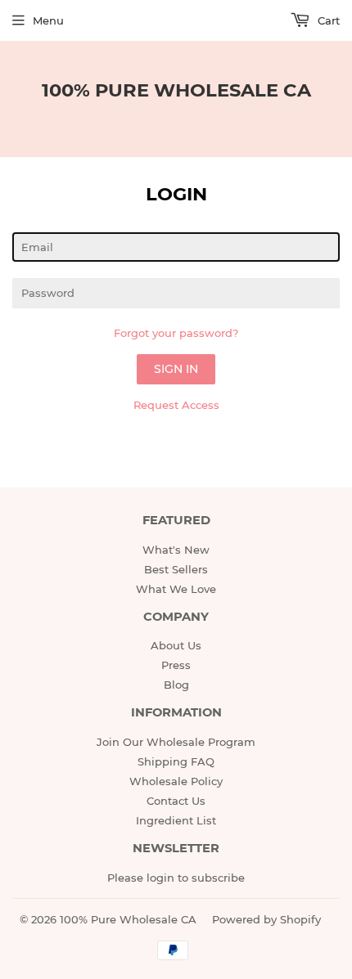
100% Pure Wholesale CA (176, 90)
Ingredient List (176, 820)
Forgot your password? (176, 332)
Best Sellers (176, 569)
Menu (48, 20)
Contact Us (176, 800)
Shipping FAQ (176, 761)
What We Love (176, 588)
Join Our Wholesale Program (176, 741)
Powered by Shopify (266, 919)
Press (176, 664)
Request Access (176, 404)
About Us (176, 645)
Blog (176, 684)
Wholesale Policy (176, 781)
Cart (327, 20)
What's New (176, 549)
